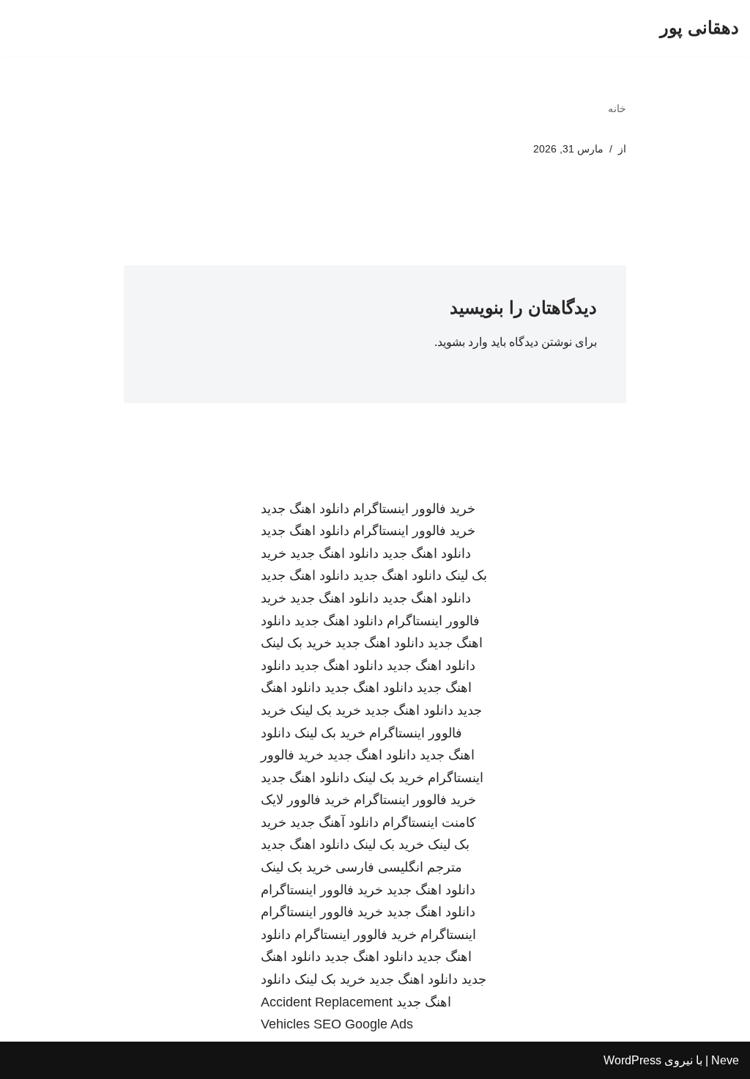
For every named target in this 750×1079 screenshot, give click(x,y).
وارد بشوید (462, 342)
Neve (725, 1060)
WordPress (632, 1060)
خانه (617, 108)
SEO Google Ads (363, 1024)
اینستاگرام (448, 934)
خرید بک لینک (296, 643)
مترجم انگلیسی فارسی (398, 867)
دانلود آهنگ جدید (334, 822)
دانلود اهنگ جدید (305, 508)
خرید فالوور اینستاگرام (414, 508)
